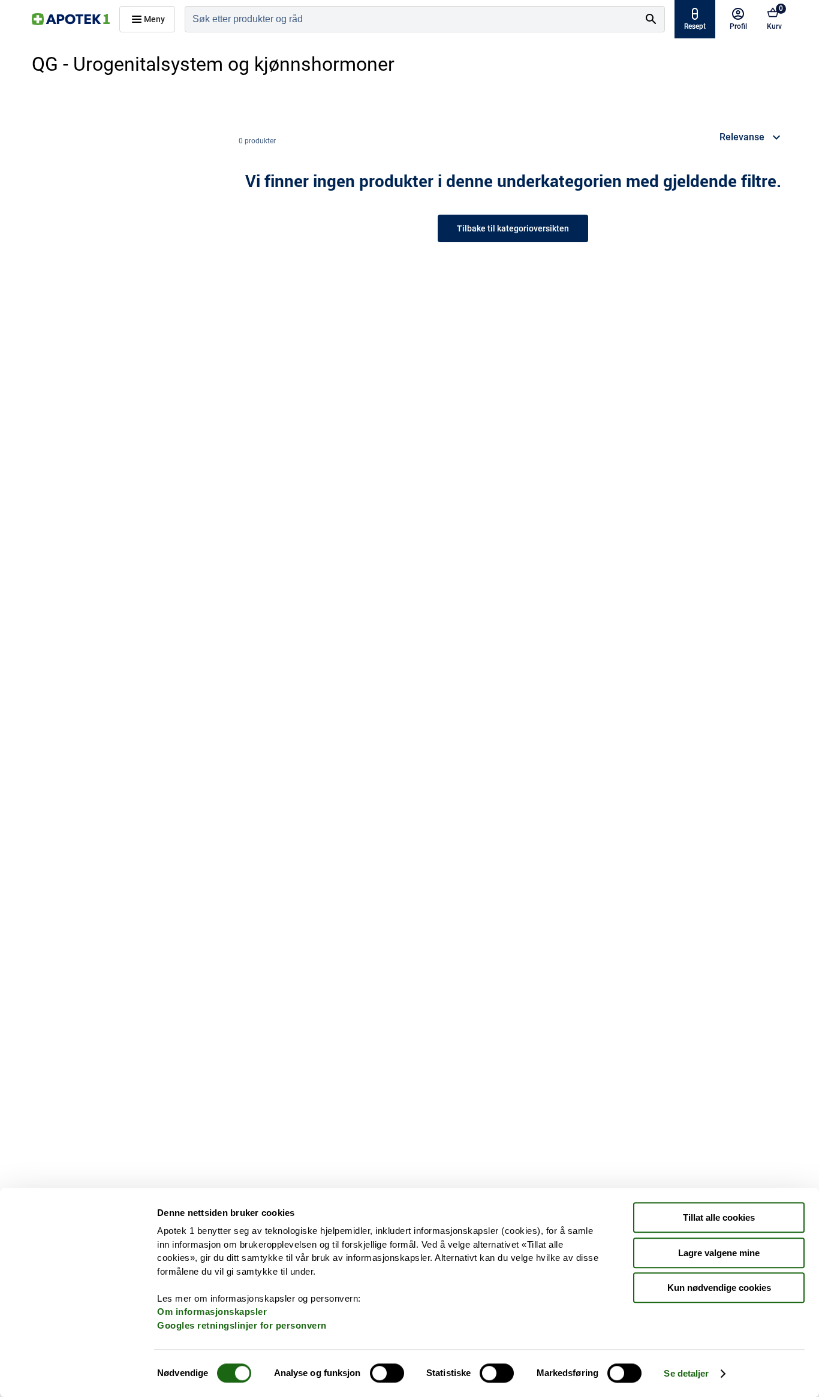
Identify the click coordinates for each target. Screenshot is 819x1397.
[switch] (387, 1373)
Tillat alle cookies (719, 1217)
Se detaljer (686, 1373)
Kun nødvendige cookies (719, 1287)
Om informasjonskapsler (212, 1311)
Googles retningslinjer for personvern (242, 1325)
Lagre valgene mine (719, 1253)
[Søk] (651, 19)
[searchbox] (411, 19)
